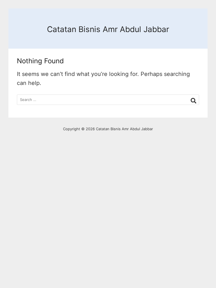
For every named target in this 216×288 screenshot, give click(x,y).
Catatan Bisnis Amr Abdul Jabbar (108, 29)
